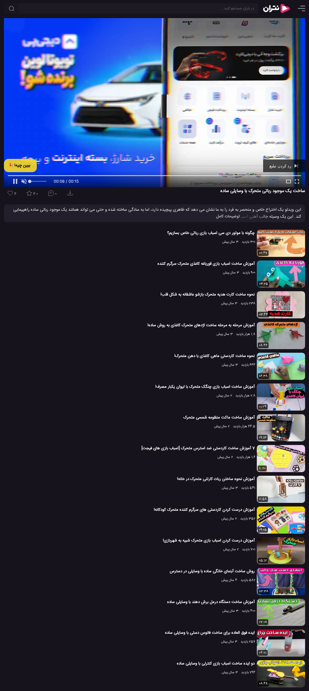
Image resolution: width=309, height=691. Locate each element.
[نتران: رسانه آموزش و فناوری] (276, 8)
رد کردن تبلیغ (280, 165)
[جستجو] (11, 8)
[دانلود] (71, 194)
